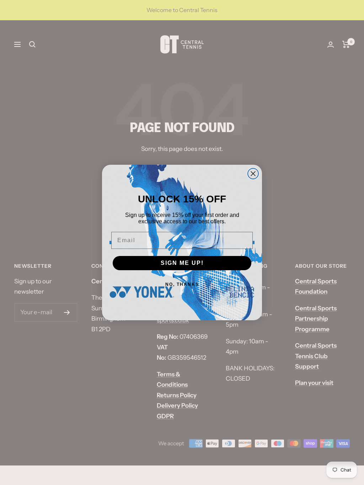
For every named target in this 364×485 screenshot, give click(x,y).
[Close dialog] (253, 173)
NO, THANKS (182, 284)
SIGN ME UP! (182, 263)
